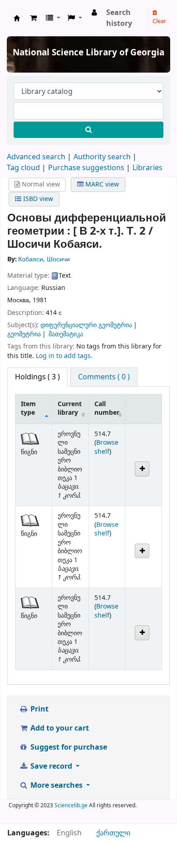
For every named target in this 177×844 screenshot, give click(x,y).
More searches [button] (56, 785)
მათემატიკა (66, 334)
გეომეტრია (24, 334)
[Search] (88, 130)
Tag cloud (23, 167)
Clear (159, 21)
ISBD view (37, 199)
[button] (33, 18)
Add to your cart (59, 728)
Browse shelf (106, 447)
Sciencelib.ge (71, 805)
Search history (119, 18)
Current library (70, 408)
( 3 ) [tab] (37, 377)
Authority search (102, 157)
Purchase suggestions (86, 167)
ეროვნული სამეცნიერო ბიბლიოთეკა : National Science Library (17, 18)
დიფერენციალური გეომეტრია (86, 325)
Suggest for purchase (68, 747)
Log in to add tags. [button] (64, 356)
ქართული (113, 833)
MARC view (101, 184)
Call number (106, 408)
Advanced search (36, 157)
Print (39, 709)
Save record (51, 766)
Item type (28, 408)
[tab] (104, 377)
